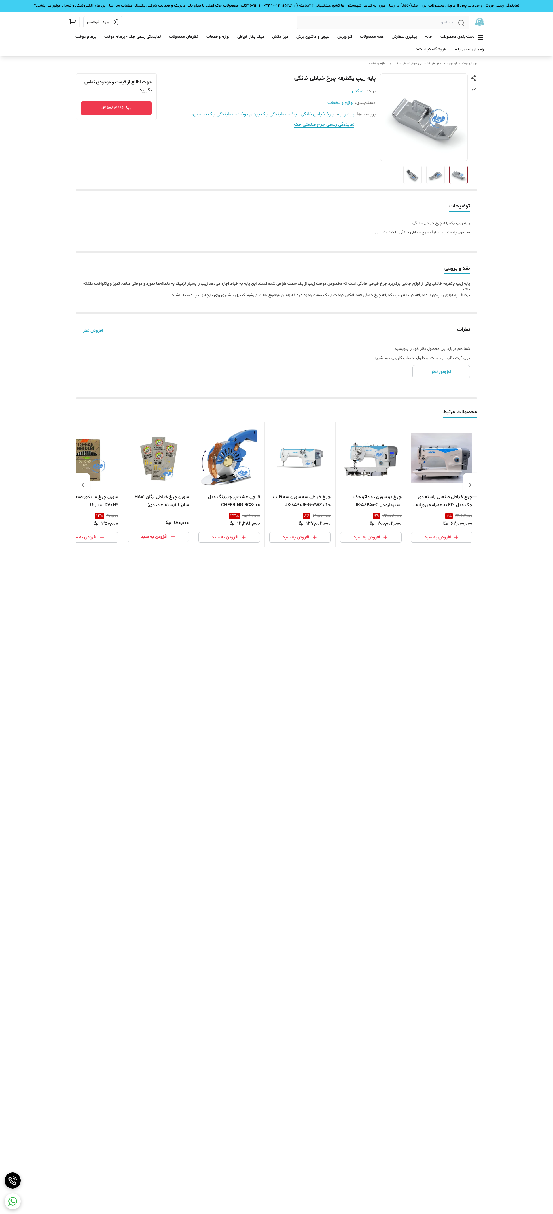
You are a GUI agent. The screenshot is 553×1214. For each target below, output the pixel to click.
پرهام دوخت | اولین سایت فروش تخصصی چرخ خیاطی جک (436, 63)
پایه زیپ (346, 114)
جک (293, 114)
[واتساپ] (13, 1201)
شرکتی (358, 91)
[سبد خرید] (72, 22)
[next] (83, 484)
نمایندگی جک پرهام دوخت (261, 114)
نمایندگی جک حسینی (213, 114)
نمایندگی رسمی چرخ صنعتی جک (324, 124)
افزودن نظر (93, 330)
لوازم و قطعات (377, 63)
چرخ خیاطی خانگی (317, 114)
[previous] (470, 484)
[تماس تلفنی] (13, 1180)
